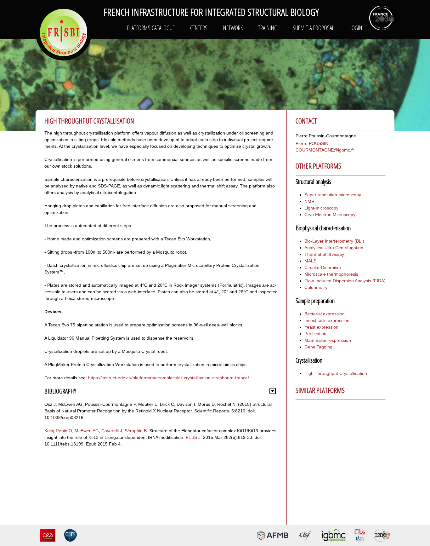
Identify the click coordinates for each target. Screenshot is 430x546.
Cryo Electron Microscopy (329, 214)
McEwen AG (87, 430)
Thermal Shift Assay (324, 254)
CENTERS (198, 28)
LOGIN (356, 28)
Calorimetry (315, 287)
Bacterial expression (324, 313)
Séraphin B (136, 430)
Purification (315, 333)
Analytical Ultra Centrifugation (333, 247)
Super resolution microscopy (332, 194)
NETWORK (233, 28)
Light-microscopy (321, 207)
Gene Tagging (318, 346)
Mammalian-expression (327, 340)
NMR (309, 201)
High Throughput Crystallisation (335, 373)
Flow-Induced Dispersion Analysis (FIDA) (345, 280)
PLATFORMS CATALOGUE (151, 28)
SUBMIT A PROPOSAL (313, 28)
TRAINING (267, 28)
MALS (310, 260)
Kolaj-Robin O (58, 430)
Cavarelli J (111, 430)
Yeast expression (321, 327)
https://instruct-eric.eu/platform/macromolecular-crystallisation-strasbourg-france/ (168, 377)
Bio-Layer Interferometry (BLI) (334, 241)
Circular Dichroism (322, 267)
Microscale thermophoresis (331, 274)
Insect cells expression (326, 320)
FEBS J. (194, 437)
